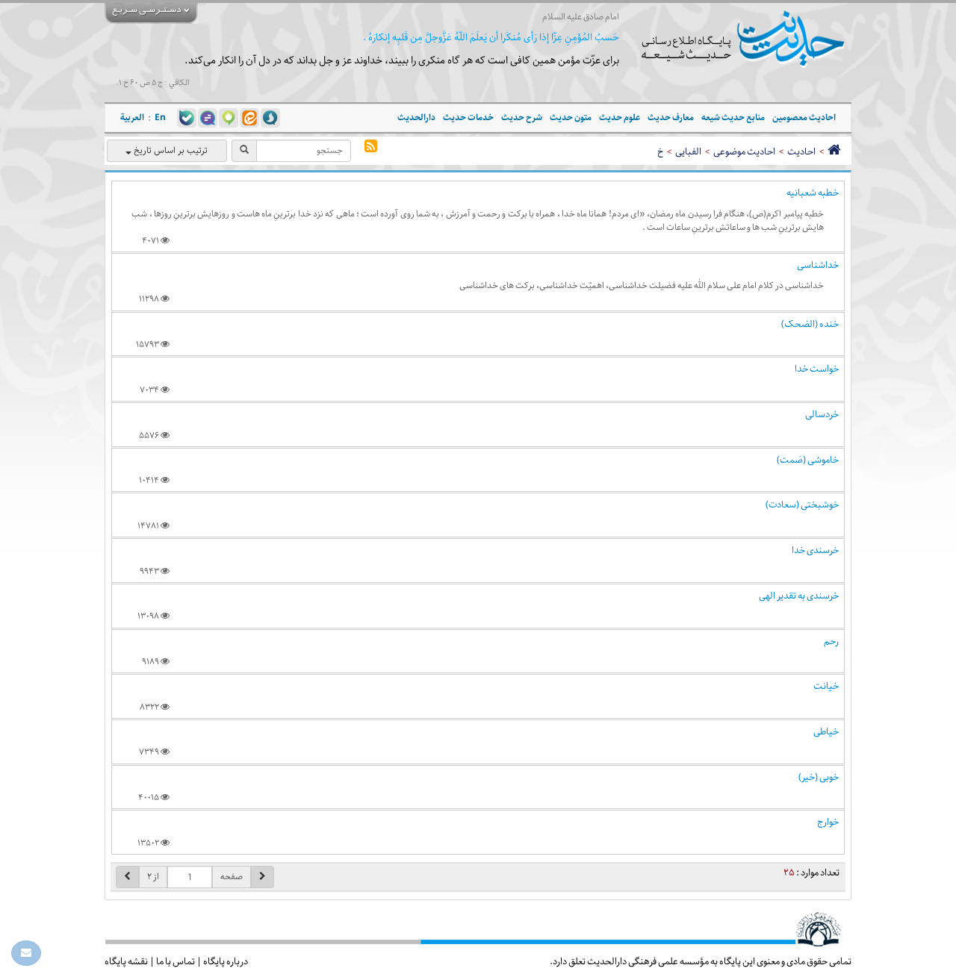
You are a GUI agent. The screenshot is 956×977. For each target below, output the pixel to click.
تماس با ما (175, 961)
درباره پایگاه (225, 961)
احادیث (801, 151)
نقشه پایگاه (126, 961)
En (160, 117)
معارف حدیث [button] (671, 117)
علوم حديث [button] (619, 117)
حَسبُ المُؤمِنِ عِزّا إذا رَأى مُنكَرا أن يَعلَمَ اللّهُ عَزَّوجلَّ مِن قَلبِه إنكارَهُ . (491, 38)
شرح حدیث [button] (521, 117)
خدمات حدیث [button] (468, 117)
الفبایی (688, 151)
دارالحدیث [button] (416, 117)
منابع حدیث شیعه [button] (733, 117)
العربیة (132, 117)
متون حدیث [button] (571, 117)
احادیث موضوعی (744, 151)
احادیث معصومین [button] (804, 117)
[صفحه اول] (834, 151)
